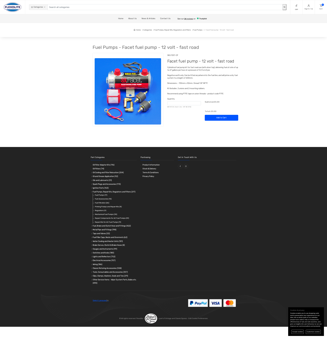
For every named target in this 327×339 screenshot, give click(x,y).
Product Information (151, 165)
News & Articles (148, 18)
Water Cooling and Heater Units (108, 241)
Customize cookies (313, 332)
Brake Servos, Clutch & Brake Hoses (109, 245)
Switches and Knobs (103, 253)
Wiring (97, 264)
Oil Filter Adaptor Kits (103, 165)
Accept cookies (297, 332)
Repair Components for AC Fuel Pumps (112, 218)
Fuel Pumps (101, 195)
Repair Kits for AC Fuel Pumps (108, 222)
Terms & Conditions (151, 172)
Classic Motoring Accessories (107, 268)
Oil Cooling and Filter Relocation (108, 172)
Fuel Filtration (102, 203)
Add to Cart (221, 118)
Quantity (171, 99)
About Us (132, 18)
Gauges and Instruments (105, 249)
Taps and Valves (101, 233)
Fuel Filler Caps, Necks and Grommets (110, 237)
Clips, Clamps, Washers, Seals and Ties (110, 276)
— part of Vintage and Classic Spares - (172, 318)
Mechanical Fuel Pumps (106, 214)
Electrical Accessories (104, 260)
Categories (38, 7)
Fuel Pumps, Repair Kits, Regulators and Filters (114, 192)
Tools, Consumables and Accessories (110, 272)
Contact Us (165, 18)
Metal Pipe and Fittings (104, 230)
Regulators (100, 210)
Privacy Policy (148, 176)
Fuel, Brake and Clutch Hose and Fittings (112, 226)
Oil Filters (98, 169)
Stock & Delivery (149, 169)
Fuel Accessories (103, 199)
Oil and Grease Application (105, 176)
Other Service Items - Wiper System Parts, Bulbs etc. (114, 281)
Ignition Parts (101, 188)
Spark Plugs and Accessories (107, 184)
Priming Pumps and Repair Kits (108, 207)
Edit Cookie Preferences (198, 318)
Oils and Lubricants (102, 180)
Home (120, 18)
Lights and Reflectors (104, 257)
